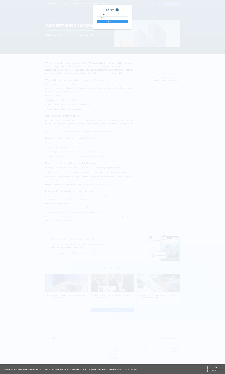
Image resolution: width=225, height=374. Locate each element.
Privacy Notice (133, 369)
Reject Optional (215, 370)
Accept (215, 367)
